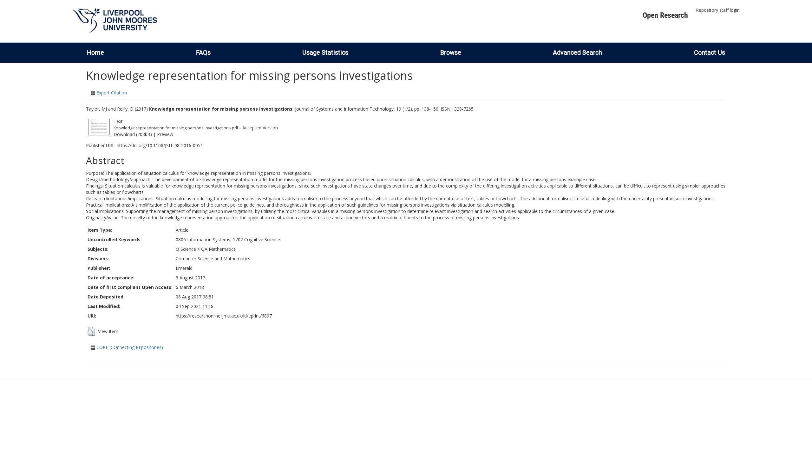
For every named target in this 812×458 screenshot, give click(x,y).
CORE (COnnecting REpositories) (129, 347)
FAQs (203, 52)
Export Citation (111, 93)
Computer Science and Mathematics (213, 259)
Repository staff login (718, 10)
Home (95, 52)
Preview (165, 134)
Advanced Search (577, 52)
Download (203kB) (133, 134)
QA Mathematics (218, 249)
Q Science (186, 249)
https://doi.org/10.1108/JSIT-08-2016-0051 (160, 145)
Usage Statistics (325, 52)
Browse (450, 52)
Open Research (665, 15)
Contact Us (709, 52)
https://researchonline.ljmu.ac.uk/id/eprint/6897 (224, 316)
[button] (91, 331)
